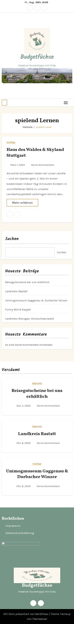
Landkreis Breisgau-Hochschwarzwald (29, 318)
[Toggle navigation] (66, 102)
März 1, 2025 (18, 164)
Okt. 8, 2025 (23, 443)
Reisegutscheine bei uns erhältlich (27, 282)
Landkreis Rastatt (16, 291)
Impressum (13, 526)
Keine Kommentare (42, 164)
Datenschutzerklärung (20, 533)
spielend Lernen (44, 127)
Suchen (12, 239)
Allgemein (37, 383)
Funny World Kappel (18, 309)
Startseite (28, 127)
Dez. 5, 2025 (24, 405)
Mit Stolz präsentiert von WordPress (26, 614)
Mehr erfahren (22, 202)
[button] (4, 103)
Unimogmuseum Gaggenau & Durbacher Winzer (36, 300)
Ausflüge (11, 142)
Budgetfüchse (37, 57)
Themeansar (39, 619)
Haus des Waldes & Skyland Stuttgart (35, 153)
